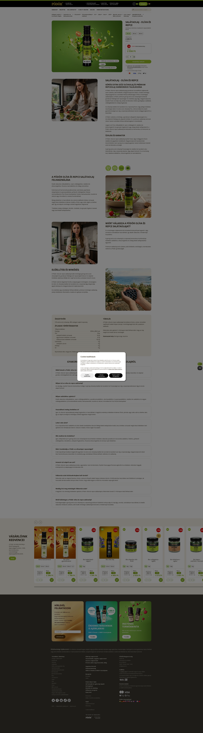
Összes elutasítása (101, 375)
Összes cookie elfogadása (116, 375)
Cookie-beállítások (87, 375)
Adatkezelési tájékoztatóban (115, 369)
